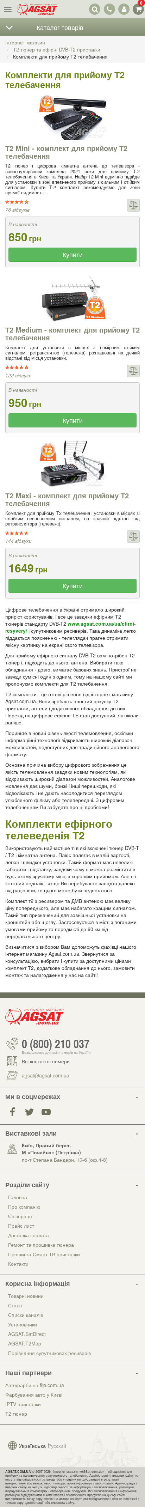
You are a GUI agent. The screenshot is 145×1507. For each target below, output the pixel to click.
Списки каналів (25, 1314)
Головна (17, 1197)
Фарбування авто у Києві (33, 1394)
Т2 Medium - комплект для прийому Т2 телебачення (72, 333)
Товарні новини (26, 1295)
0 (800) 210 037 (55, 1044)
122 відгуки (18, 375)
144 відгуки (18, 540)
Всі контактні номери (46, 1061)
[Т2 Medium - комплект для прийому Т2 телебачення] (72, 298)
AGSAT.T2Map (24, 1343)
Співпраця (20, 1216)
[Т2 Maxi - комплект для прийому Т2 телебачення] (72, 463)
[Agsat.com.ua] (37, 9)
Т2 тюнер (16, 1413)
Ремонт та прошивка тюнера (41, 1244)
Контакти (18, 1263)
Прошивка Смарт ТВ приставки (44, 1254)
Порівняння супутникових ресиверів (49, 1352)
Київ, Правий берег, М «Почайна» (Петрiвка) (51, 1149)
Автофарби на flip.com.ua (34, 1384)
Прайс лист (21, 1225)
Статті (15, 1305)
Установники (22, 1324)
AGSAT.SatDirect (27, 1333)
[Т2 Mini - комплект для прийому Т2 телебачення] (72, 116)
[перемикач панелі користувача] (123, 9)
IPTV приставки (23, 1404)
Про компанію (24, 1206)
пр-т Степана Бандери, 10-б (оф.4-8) (65, 1159)
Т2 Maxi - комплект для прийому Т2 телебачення (67, 499)
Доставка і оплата (28, 1235)
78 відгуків (17, 209)
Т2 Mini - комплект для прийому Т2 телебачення (66, 152)
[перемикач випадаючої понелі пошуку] (94, 9)
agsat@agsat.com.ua (45, 1075)
